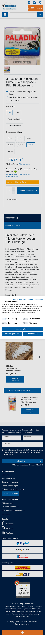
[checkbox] (4, 319)
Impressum (39, 299)
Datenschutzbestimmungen (22, 299)
